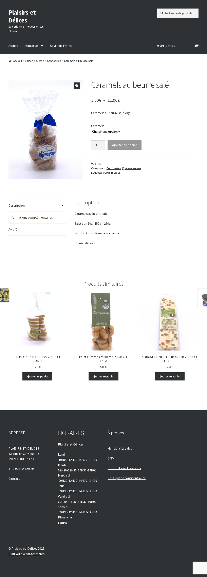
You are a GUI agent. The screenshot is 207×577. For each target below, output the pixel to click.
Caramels (97, 126)
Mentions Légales (120, 448)
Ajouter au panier (124, 145)
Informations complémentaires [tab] (30, 217)
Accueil (13, 46)
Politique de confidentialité (127, 478)
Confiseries (54, 61)
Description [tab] (16, 205)
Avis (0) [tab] (13, 229)
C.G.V (111, 458)
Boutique (31, 46)
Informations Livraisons (124, 468)
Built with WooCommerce (26, 554)
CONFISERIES (112, 172)
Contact (14, 479)
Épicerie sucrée (34, 61)
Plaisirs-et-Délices (22, 16)
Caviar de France (61, 46)
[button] (77, 85)
